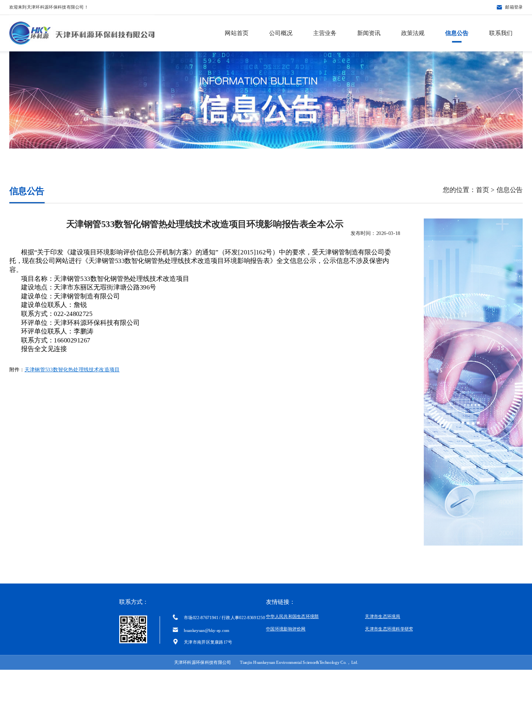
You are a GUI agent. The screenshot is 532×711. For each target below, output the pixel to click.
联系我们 (501, 33)
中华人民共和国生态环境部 (292, 616)
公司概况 (280, 33)
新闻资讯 (369, 33)
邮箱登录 (514, 7)
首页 (482, 190)
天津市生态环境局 (382, 616)
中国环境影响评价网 (286, 629)
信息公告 (457, 33)
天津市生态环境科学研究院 (391, 629)
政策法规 (413, 33)
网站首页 (236, 33)
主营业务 (324, 33)
